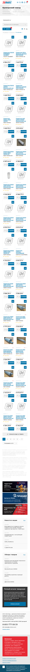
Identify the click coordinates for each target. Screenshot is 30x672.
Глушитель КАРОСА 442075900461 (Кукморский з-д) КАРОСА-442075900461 (22, 253)
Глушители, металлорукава (18, 11)
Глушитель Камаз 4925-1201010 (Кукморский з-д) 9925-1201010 (8, 186)
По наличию (18, 32)
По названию (6, 32)
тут (10, 476)
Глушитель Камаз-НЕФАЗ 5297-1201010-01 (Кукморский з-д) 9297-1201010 (8, 253)
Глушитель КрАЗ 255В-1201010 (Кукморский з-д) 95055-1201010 (8, 285)
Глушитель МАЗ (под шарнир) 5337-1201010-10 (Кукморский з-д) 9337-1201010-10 (8, 352)
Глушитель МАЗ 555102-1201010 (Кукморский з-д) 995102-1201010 (8, 417)
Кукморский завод (6, 13)
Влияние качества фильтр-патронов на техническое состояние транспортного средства (15, 562)
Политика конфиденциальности (9, 660)
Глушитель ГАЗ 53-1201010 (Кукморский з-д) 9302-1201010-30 (8, 87)
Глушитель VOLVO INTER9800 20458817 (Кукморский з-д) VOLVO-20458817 (8, 55)
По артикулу (12, 32)
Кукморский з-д (7, 20)
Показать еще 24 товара (16, 434)
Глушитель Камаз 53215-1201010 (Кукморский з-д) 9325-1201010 (8, 219)
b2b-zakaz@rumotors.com (9, 627)
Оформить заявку (6, 662)
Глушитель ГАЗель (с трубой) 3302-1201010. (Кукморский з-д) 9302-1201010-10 (21, 88)
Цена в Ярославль (7, 60)
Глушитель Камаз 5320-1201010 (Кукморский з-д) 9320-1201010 (21, 186)
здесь (25, 462)
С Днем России (9, 547)
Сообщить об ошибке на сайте (9, 658)
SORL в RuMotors (9, 541)
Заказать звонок (6, 629)
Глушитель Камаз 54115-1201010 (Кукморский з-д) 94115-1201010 (21, 219)
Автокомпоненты (6, 11)
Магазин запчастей (6, 9)
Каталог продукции (17, 9)
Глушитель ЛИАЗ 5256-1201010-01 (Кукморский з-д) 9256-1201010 (8, 318)
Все (24, 520)
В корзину (11, 65)
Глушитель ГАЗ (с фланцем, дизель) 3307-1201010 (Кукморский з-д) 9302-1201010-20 (21, 55)
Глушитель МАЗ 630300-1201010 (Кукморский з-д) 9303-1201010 (21, 417)
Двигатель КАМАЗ (9, 581)
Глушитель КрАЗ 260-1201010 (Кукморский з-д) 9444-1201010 (21, 285)
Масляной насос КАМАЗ (11, 569)
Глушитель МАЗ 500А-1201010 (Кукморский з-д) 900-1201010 (8, 384)
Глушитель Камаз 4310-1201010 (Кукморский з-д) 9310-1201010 (21, 153)
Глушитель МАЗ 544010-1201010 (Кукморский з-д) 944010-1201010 (21, 384)
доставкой (21, 467)
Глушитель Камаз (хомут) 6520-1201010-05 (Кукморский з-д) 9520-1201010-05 (8, 154)
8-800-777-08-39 (10, 624)
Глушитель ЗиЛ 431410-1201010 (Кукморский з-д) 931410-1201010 (21, 120)
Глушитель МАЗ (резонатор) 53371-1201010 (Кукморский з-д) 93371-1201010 (21, 352)
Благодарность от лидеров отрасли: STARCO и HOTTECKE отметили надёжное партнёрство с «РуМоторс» (14, 528)
